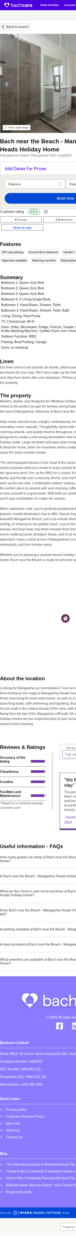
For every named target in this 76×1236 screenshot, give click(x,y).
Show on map (22, 227)
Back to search (17, 27)
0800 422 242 (36, 1077)
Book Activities (50, 5)
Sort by (70, 748)
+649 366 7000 (31, 1084)
